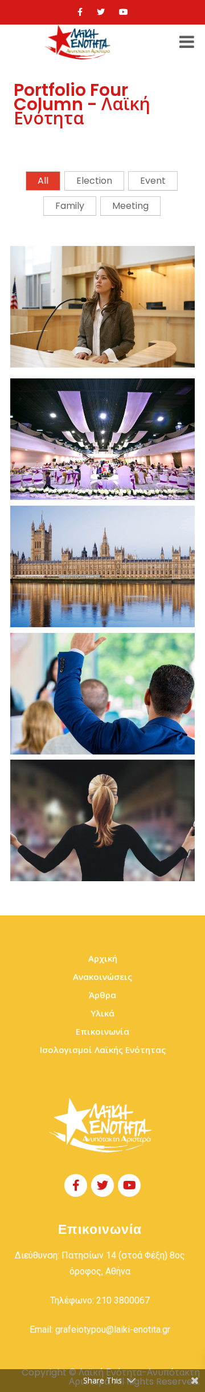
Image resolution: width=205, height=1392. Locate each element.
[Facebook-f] (75, 1185)
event (153, 180)
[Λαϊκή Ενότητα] (79, 42)
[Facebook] (80, 12)
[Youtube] (123, 12)
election (94, 180)
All (43, 180)
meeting (130, 205)
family (69, 205)
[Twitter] (101, 12)
